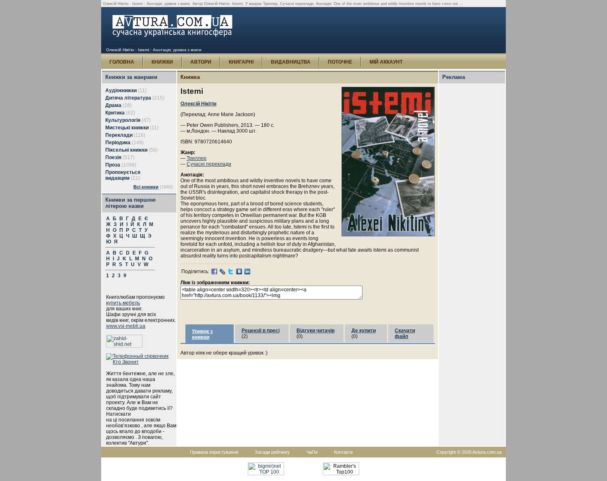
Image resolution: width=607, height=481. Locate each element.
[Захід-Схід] (124, 346)
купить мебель (123, 303)
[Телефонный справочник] (141, 362)
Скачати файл (405, 333)
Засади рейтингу (272, 452)
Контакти (343, 452)
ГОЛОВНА (121, 62)
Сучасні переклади (209, 164)
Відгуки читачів (315, 330)
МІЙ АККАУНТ (386, 62)
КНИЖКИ (162, 62)
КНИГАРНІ (241, 62)
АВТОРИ (200, 62)
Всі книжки (146, 186)
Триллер (196, 158)
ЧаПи (312, 452)
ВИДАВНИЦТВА (291, 62)
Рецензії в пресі (261, 330)
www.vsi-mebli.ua (125, 326)
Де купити (363, 330)
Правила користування (214, 452)
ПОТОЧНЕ (340, 62)
